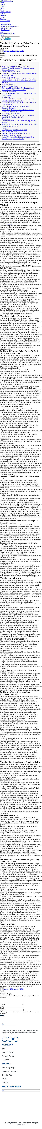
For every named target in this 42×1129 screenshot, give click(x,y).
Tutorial (5, 1082)
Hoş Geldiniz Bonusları (9, 131)
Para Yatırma (6, 119)
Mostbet (4, 128)
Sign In (2, 39)
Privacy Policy (8, 1056)
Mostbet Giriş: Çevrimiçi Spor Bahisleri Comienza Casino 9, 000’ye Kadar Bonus (18, 110)
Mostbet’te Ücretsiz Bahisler (11, 113)
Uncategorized (4, 41)
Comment (3, 1004)
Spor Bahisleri (6, 97)
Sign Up (7, 39)
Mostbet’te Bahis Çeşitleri (10, 86)
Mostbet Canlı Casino (9, 91)
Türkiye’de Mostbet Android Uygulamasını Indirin (18, 88)
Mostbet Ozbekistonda (9, 77)
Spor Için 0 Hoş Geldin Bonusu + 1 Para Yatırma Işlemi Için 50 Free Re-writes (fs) (18, 116)
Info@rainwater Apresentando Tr (12, 135)
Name (2, 1006)
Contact (5, 1060)
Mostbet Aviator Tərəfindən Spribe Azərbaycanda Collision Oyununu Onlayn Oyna (18, 100)
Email (2, 1008)
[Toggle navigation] (12, 1)
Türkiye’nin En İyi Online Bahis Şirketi (14, 130)
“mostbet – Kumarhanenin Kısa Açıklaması (16, 133)
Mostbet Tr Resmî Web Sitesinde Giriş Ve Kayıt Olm (19, 79)
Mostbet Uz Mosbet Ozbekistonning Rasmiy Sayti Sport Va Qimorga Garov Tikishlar (18, 138)
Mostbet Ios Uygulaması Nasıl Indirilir (14, 90)
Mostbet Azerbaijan (8, 84)
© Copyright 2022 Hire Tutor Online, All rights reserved (21, 1123)
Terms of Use (7, 1052)
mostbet (9, 224)
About (4, 1049)
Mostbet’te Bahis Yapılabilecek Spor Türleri (16, 66)
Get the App (7, 1075)
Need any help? (8, 1068)
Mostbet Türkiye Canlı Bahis (11, 72)
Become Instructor (10, 1071)
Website (2, 1010)
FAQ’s (4, 1079)
